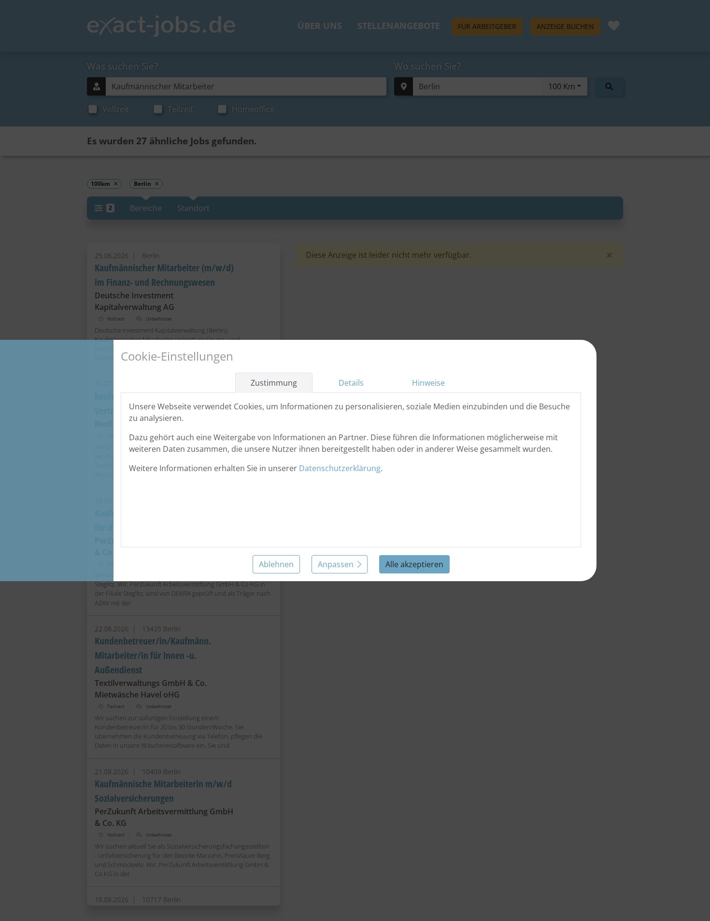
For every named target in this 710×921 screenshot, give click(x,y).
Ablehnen (276, 564)
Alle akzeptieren (414, 564)
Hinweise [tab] (428, 382)
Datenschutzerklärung (340, 468)
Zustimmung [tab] (274, 382)
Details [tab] (351, 382)
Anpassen (336, 564)
